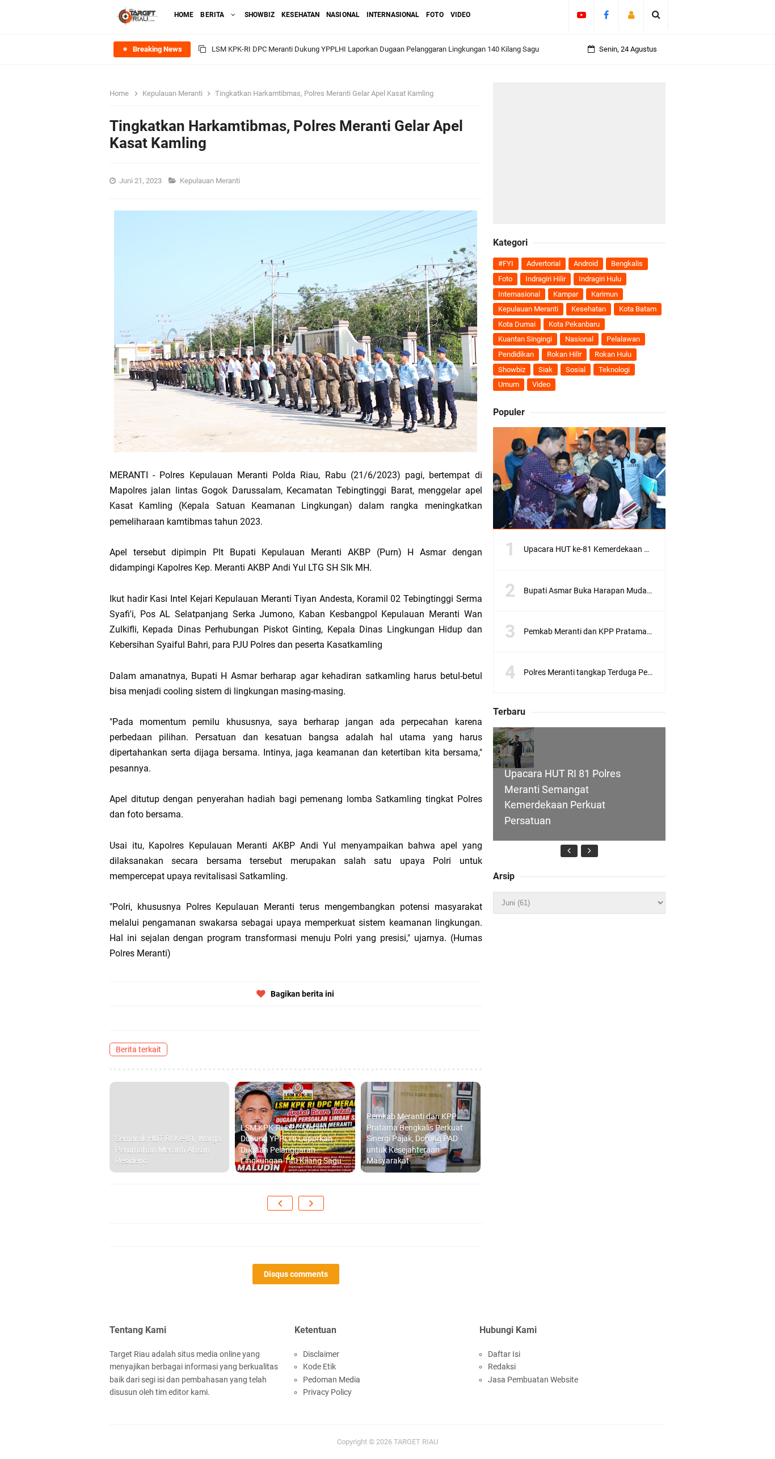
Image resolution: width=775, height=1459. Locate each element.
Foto (505, 279)
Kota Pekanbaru (574, 324)
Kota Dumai (517, 324)
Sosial (576, 369)
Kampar (565, 294)
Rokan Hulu (613, 354)
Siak (545, 369)
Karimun (604, 294)
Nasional (579, 339)
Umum (508, 384)
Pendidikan (516, 354)
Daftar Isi (504, 1354)
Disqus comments (296, 1274)
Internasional (519, 294)
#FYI (505, 263)
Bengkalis (627, 263)
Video (541, 384)
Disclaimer (321, 1354)
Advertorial (544, 263)
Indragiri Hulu (600, 279)
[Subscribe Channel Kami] (581, 14)
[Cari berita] (656, 14)
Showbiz (511, 369)
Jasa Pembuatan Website (533, 1379)
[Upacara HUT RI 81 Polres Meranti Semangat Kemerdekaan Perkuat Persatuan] (513, 747)
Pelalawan (623, 339)
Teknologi (614, 369)
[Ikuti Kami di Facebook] (606, 14)
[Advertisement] (579, 153)
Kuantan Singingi (525, 339)
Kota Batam (637, 309)
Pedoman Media (331, 1379)
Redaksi (502, 1366)
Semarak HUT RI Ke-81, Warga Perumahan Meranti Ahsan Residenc (168, 1149)
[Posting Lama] (311, 1203)
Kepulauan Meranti (211, 180)
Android (586, 263)
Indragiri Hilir (545, 279)
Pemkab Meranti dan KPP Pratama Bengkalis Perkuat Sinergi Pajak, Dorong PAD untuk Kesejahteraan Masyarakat (415, 1138)
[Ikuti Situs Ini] (631, 14)
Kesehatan (588, 309)
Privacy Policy (327, 1392)
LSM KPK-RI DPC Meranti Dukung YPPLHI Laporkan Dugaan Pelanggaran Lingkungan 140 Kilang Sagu (375, 49)
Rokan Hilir (564, 354)
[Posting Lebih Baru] (280, 1203)
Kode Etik (319, 1366)
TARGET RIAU (416, 1441)
